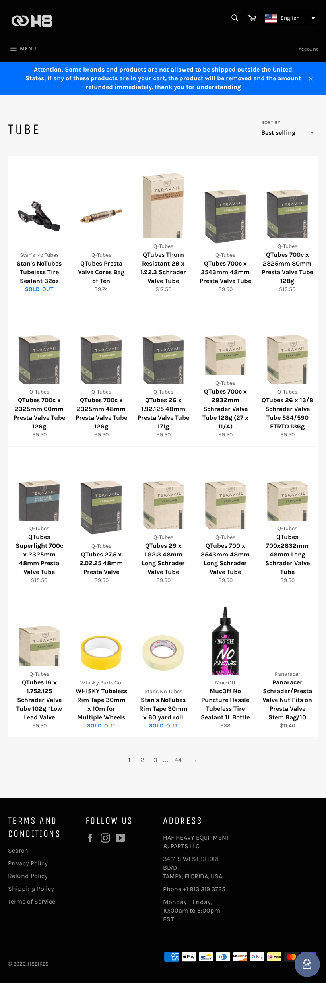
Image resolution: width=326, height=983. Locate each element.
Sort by (270, 122)
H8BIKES (38, 964)
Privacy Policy (28, 863)
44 (178, 760)
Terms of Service (31, 901)
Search (18, 850)
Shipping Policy (31, 888)
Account (308, 49)
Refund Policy (28, 876)
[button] (289, 18)
